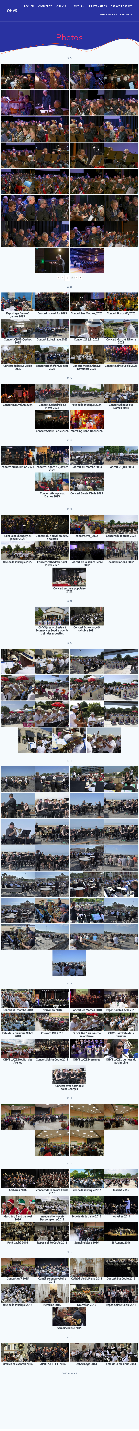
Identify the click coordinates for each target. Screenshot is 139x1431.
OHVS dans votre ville (116, 14)
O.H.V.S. (61, 6)
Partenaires (98, 6)
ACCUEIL (29, 6)
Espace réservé (121, 6)
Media (78, 6)
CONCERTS (45, 6)
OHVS (12, 10)
